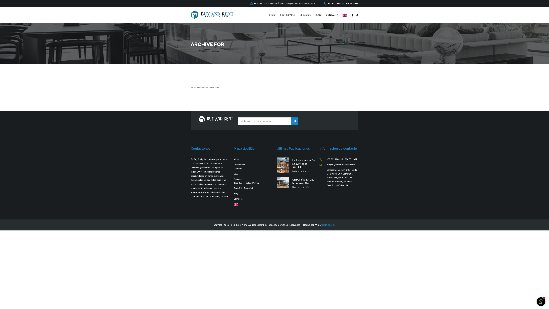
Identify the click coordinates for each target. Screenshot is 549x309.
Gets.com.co (329, 225)
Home (345, 43)
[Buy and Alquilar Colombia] (212, 14)
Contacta (332, 15)
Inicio (272, 15)
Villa (355, 43)
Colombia (238, 168)
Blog (318, 15)
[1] (541, 301)
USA (236, 173)
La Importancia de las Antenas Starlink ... (303, 164)
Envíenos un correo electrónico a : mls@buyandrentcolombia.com (284, 3)
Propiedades (287, 15)
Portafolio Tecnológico (244, 188)
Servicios (305, 15)
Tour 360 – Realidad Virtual (246, 183)
